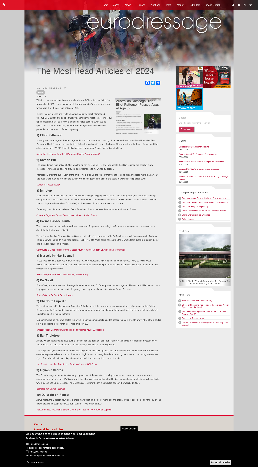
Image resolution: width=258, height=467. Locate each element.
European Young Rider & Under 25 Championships (204, 198)
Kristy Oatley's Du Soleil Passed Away (54, 295)
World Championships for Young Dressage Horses (204, 210)
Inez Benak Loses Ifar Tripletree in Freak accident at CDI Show (66, 364)
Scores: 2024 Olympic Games (50, 388)
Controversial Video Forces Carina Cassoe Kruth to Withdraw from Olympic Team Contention (81, 249)
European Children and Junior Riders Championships (205, 202)
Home (105, 5)
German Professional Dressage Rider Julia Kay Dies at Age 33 (205, 323)
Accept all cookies (220, 462)
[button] (183, 260)
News (128, 5)
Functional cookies (39, 443)
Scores (116, 5)
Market (181, 5)
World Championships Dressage (196, 214)
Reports (141, 5)
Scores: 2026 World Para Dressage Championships (201, 161)
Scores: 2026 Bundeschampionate (194, 146)
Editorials (195, 5)
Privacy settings (129, 428)
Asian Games (188, 218)
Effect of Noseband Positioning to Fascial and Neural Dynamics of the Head (205, 306)
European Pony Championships (196, 206)
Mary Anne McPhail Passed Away (197, 300)
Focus (40, 92)
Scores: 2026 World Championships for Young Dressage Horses (203, 177)
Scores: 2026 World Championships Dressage (199, 168)
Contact (39, 424)
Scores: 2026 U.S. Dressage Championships (198, 154)
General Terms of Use (48, 429)
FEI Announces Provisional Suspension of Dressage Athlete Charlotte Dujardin (74, 409)
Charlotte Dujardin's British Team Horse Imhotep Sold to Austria (66, 215)
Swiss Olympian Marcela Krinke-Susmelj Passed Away (62, 274)
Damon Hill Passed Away (48, 184)
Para (169, 5)
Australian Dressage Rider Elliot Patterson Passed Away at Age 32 (68, 153)
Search (187, 129)
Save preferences (35, 462)
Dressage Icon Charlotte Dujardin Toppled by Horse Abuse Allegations (70, 329)
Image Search (213, 5)
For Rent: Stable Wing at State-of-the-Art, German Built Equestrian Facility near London (204, 282)
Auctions (156, 5)
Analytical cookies (38, 451)
